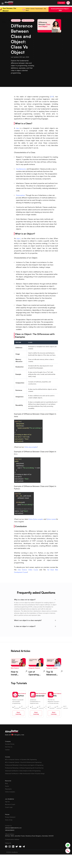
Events (7, 786)
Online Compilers (10, 792)
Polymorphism (20, 195)
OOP (51, 97)
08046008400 (9, 830)
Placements (8, 789)
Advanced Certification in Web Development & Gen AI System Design (25, 773)
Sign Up (7, 801)
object (18, 238)
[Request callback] (67, 850)
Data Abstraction (21, 169)
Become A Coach (10, 804)
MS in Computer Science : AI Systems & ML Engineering (21, 759)
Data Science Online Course (28, 570)
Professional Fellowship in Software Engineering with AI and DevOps (24, 768)
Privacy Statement (10, 817)
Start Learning (18, 713)
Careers (7, 749)
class (17, 128)
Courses (61, 3)
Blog (6, 783)
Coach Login (8, 807)
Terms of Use (8, 820)
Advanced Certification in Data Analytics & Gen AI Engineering (22, 770)
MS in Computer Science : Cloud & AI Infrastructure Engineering (23, 762)
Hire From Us (8, 747)
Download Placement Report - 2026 (60, 9)
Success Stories (9, 744)
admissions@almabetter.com (13, 827)
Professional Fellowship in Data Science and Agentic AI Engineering (24, 765)
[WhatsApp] (67, 845)
